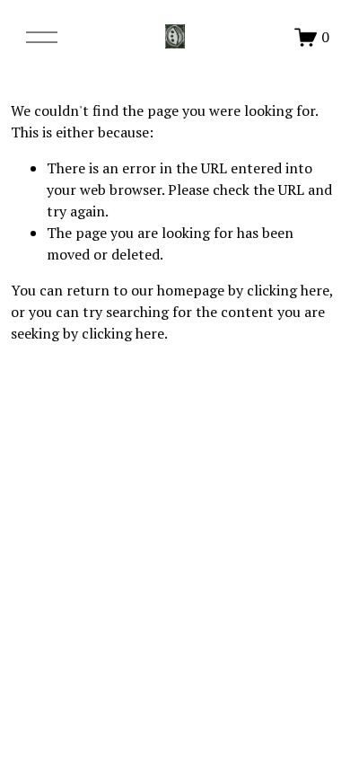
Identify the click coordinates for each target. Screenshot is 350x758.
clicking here (288, 290)
